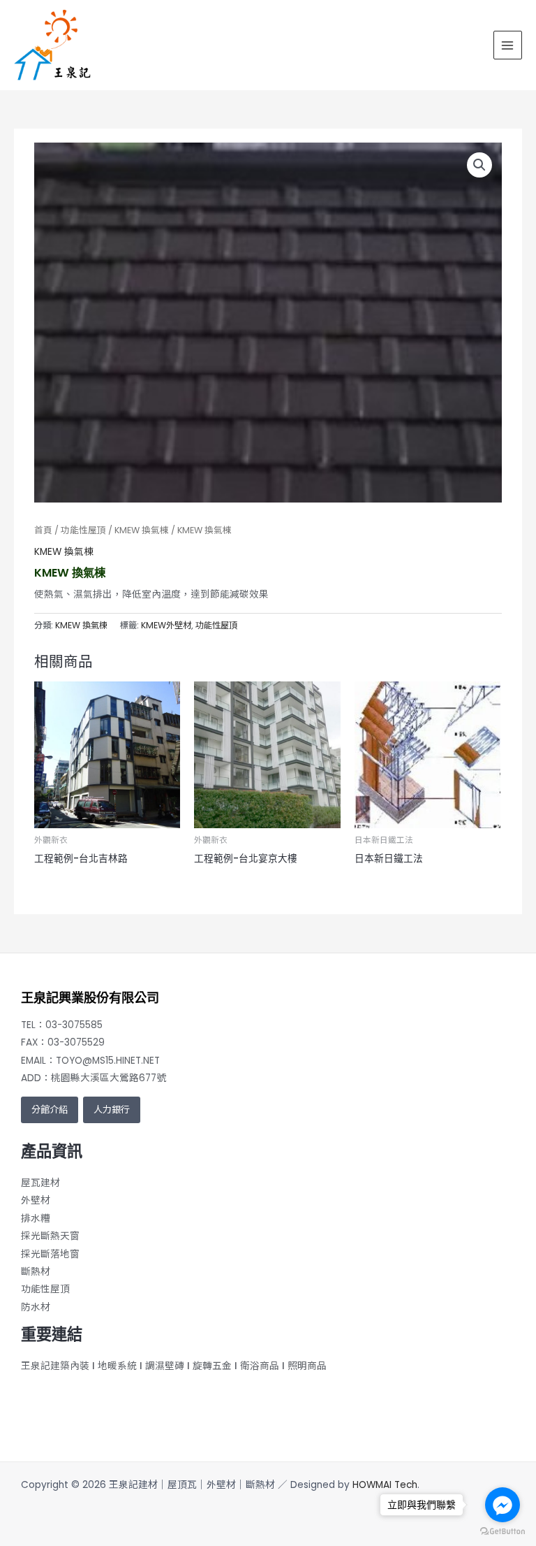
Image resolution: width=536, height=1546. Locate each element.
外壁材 (35, 1200)
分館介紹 (49, 1109)
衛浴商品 (259, 1366)
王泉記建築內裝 (55, 1366)
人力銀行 (112, 1109)
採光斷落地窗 (50, 1254)
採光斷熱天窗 (50, 1236)
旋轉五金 (212, 1366)
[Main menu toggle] (507, 45)
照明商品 (307, 1366)
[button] (479, 165)
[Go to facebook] (502, 1504)
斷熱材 (35, 1271)
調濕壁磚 (164, 1366)
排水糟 (35, 1218)
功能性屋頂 (83, 530)
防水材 (35, 1307)
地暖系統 (117, 1366)
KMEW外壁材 (166, 625)
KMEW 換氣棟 (141, 530)
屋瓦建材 (40, 1183)
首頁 (43, 530)
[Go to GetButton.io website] (502, 1531)
